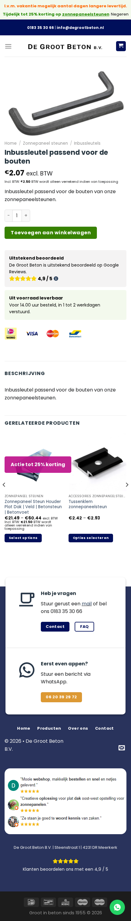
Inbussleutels (87, 143)
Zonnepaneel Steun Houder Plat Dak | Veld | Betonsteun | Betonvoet (33, 507)
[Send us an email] (122, 748)
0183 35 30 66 (40, 27)
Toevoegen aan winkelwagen (51, 232)
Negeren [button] (120, 14)
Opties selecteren (91, 538)
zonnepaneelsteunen (85, 14)
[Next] (127, 497)
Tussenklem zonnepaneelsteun (88, 504)
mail (87, 603)
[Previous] (4, 497)
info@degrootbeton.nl (80, 27)
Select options (23, 538)
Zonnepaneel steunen (45, 143)
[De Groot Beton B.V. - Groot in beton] (65, 46)
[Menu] (8, 46)
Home (11, 143)
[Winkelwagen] (121, 46)
